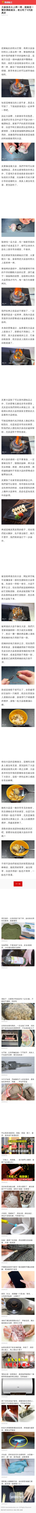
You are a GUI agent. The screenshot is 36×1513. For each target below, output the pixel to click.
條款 (15, 1510)
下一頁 (18, 884)
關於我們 (3, 1510)
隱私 (18, 1510)
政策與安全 (10, 1510)
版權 (21, 1510)
